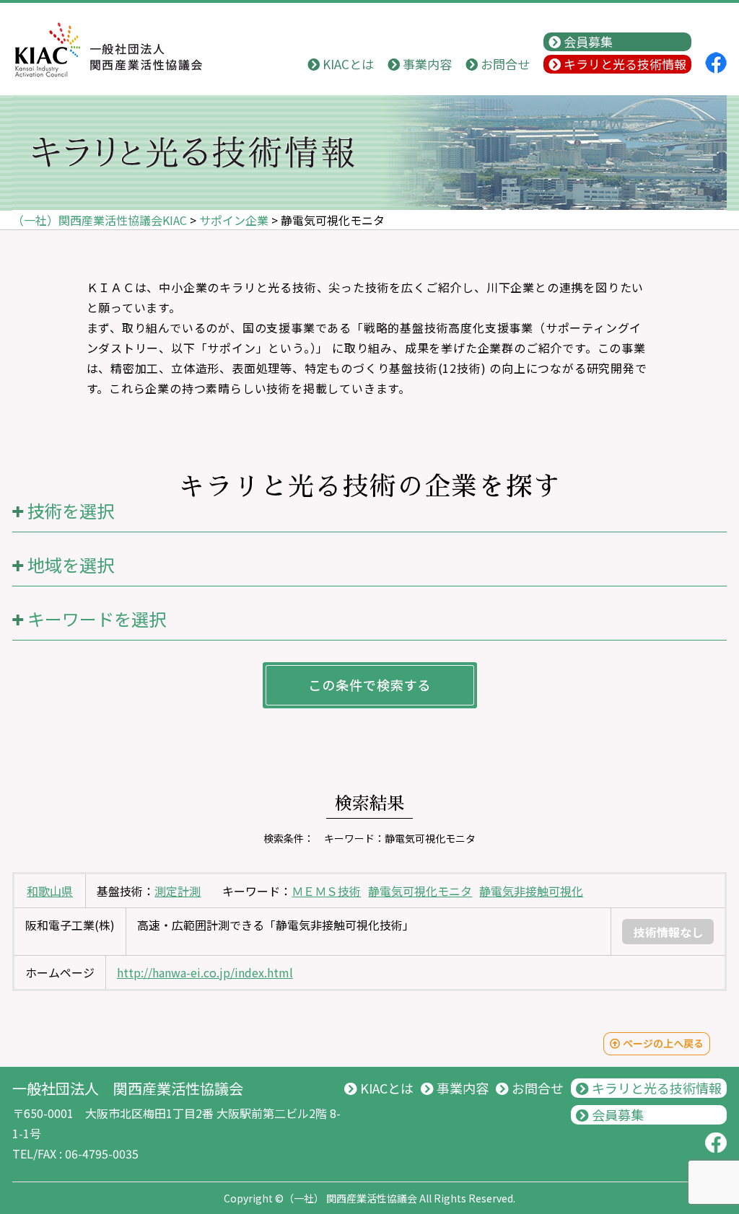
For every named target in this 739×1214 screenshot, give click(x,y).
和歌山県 (50, 890)
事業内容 (426, 64)
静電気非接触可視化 (531, 890)
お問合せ (504, 64)
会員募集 (587, 41)
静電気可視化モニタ (420, 890)
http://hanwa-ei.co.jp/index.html (205, 972)
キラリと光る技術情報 (623, 64)
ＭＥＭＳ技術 (326, 890)
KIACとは (347, 64)
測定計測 (177, 890)
